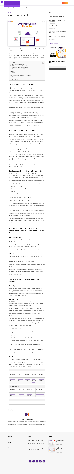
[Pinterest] (14, 410)
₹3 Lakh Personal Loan (26, 402)
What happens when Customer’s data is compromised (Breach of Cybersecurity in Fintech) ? (25, 71)
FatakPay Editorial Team (27, 419)
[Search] (60, 2)
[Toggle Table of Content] (42, 63)
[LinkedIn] (4, 57)
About (9, 439)
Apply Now (65, 2)
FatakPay (11, 359)
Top (37, 470)
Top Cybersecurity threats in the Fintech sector (19, 67)
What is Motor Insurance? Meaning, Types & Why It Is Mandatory (57, 32)
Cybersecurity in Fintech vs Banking (17, 64)
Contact (48, 464)
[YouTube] (40, 461)
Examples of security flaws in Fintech (18, 68)
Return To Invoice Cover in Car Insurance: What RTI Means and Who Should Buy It (57, 37)
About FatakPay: (15, 79)
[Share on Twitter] (4, 54)
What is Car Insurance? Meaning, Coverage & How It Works (57, 21)
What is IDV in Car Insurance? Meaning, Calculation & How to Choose (56, 26)
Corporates (33, 464)
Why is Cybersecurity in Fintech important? (18, 65)
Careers (9, 444)
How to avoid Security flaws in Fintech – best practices (20, 75)
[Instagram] (37, 461)
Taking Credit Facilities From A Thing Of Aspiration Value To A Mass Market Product (60, 449)
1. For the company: (15, 72)
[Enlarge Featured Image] (27, 33)
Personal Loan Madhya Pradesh (34, 380)
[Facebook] (30, 461)
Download (26, 464)
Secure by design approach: (16, 76)
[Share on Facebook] (4, 52)
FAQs (8, 447)
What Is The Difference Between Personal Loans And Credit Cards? (60, 442)
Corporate (9, 442)
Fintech (9, 12)
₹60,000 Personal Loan (14, 402)
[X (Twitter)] (33, 461)
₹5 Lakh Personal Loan (38, 402)
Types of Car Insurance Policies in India (56, 16)
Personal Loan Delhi (40, 393)
